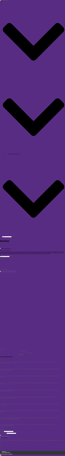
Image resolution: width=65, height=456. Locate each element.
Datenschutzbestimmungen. (13, 435)
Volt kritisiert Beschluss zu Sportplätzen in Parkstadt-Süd (11, 360)
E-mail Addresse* (3, 433)
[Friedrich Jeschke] (3, 0)
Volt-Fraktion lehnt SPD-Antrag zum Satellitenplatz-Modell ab (12, 381)
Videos (3, 79)
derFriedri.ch (2, 244)
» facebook (2, 262)
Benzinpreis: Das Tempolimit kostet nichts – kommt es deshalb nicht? (14, 353)
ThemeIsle (10, 454)
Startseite (4, 3)
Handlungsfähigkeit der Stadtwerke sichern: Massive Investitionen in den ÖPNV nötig (17, 388)
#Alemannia (6, 161)
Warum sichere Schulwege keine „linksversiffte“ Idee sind (12, 352)
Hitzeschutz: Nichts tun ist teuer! (6, 367)
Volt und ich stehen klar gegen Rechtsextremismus (11, 351)
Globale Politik (6, 158)
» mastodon (2, 265)
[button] (33, 77)
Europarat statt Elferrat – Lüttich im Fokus (10, 354)
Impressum (4, 451)
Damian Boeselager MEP (6, 444)
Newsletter (6, 78)
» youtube (2, 267)
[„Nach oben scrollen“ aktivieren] (0, 455)
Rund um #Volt (7, 154)
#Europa (5, 155)
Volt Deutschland (5, 446)
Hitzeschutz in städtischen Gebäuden (7, 416)
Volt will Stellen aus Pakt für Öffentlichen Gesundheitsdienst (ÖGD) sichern (15, 402)
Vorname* (2, 431)
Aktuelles (3, 4)
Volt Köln (3, 447)
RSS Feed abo (2, 449)
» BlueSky (1, 264)
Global (6, 244)
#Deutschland (6, 157)
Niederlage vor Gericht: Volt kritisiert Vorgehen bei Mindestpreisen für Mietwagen (16, 395)
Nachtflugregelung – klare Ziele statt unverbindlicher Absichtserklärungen (15, 374)
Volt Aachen (4, 445)
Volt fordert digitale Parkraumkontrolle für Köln (9, 409)
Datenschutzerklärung (6, 452)
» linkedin (1, 260)
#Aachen (5, 160)
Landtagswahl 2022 (7, 235)
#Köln (5, 159)
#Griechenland (6, 156)
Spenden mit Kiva (5, 246)
